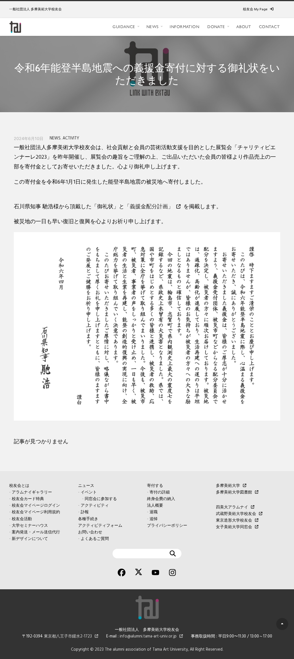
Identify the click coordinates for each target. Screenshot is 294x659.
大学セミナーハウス (30, 525)
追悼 (154, 519)
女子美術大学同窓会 (234, 527)
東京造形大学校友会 (234, 520)
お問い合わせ (90, 532)
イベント (89, 492)
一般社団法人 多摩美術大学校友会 (35, 9)
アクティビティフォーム (100, 525)
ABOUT (243, 26)
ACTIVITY (71, 138)
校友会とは (19, 486)
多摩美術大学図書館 (234, 492)
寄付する (155, 486)
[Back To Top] (282, 624)
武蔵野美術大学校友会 (236, 514)
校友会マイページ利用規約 (36, 512)
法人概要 (155, 505)
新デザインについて (30, 539)
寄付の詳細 (160, 492)
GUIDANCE (124, 26)
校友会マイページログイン (36, 505)
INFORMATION (184, 26)
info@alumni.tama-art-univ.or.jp (148, 636)
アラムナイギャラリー (32, 492)
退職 (154, 512)
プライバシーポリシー (167, 525)
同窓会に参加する (101, 499)
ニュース (86, 486)
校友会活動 (22, 519)
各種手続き (88, 519)
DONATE (216, 26)
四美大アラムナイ (232, 507)
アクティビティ (95, 505)
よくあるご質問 (95, 539)
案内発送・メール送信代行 (36, 532)
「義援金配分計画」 (148, 207)
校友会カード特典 (28, 499)
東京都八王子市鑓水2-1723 (68, 636)
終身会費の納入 (161, 499)
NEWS (152, 26)
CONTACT (269, 26)
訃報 (85, 512)
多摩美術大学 (228, 486)
